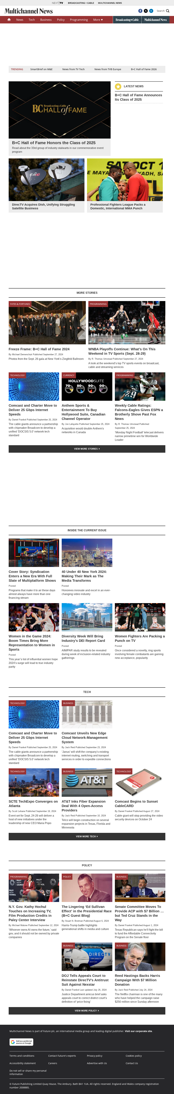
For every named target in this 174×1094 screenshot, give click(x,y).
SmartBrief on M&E (41, 69)
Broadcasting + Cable (81, 2)
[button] (163, 11)
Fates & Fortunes (20, 303)
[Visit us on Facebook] (140, 11)
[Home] (9, 19)
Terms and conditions (22, 1055)
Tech (32, 20)
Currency (68, 375)
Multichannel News (110, 2)
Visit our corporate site (138, 1031)
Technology (17, 375)
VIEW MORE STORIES (86, 449)
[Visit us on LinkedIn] (151, 11)
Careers (52, 1063)
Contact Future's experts (62, 1055)
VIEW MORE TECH (86, 836)
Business (46, 20)
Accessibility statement (23, 1063)
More (97, 20)
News (19, 20)
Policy (61, 20)
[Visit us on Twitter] (146, 11)
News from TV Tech (73, 69)
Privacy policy (94, 1055)
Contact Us (132, 1063)
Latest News (134, 86)
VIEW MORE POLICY (86, 1010)
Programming (79, 20)
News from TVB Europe (107, 69)
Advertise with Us (97, 1063)
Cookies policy (134, 1055)
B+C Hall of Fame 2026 (144, 69)
